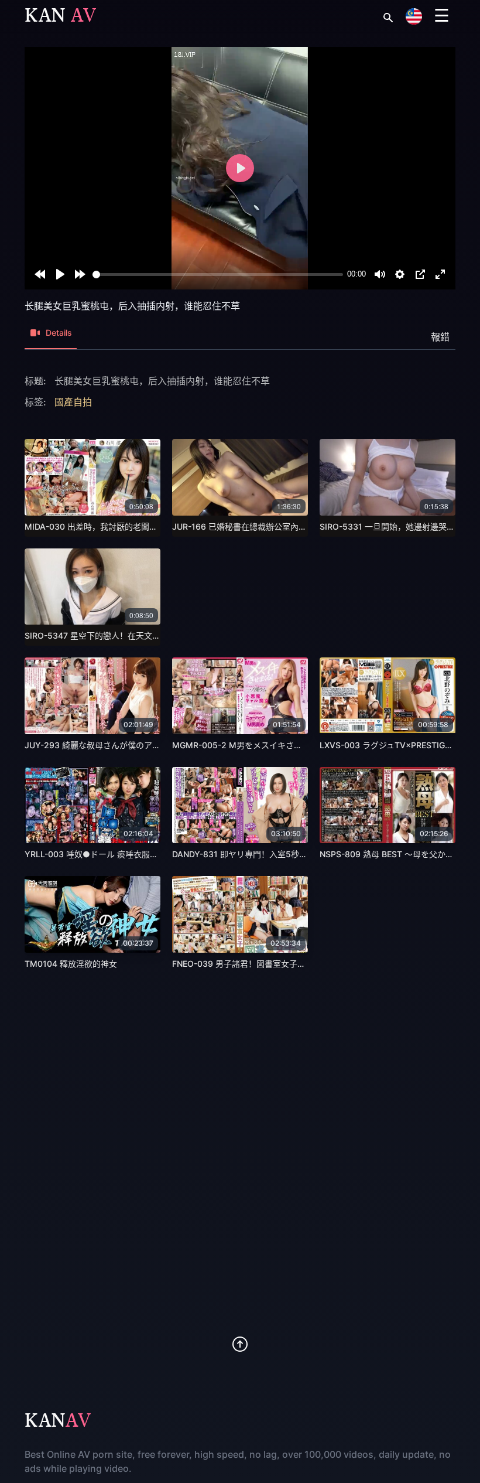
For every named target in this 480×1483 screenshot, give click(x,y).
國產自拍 (73, 402)
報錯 (440, 337)
